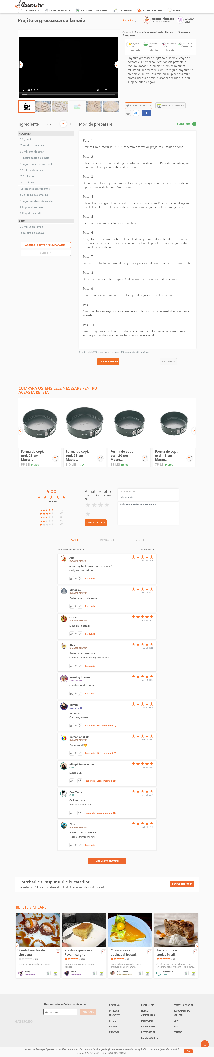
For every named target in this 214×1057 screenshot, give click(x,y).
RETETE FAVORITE (149, 1037)
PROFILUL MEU (148, 1005)
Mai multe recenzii (107, 861)
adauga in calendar (173, 105)
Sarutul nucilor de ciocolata (32, 952)
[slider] (128, 20)
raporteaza (168, 361)
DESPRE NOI (114, 1005)
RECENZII (113, 1026)
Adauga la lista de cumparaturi (45, 245)
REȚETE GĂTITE (148, 1032)
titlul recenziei (127, 491)
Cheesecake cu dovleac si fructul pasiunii (123, 952)
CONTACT (178, 1032)
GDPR (176, 1020)
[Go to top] (205, 1044)
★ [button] (123, 20)
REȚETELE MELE (148, 1026)
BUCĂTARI (114, 1032)
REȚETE (112, 1020)
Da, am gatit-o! (108, 361)
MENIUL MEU (147, 1020)
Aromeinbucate (163, 18)
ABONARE (88, 1011)
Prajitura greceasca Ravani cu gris (78, 952)
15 (63, 124)
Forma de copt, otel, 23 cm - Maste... (32, 455)
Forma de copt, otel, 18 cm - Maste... (166, 455)
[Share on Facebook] (146, 113)
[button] (21, 64)
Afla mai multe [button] (117, 1053)
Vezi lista (45, 252)
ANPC (176, 1026)
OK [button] (188, 1051)
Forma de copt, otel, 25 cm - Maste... (77, 455)
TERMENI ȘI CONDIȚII (184, 1005)
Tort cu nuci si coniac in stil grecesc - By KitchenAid (166, 952)
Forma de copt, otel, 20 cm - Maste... (122, 455)
